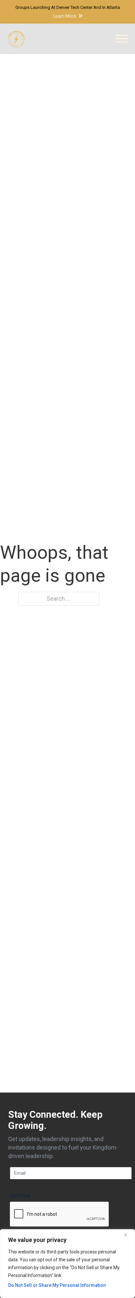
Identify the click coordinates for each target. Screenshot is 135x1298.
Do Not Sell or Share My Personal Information (57, 1285)
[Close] (128, 1235)
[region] (67, 1263)
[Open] (121, 39)
